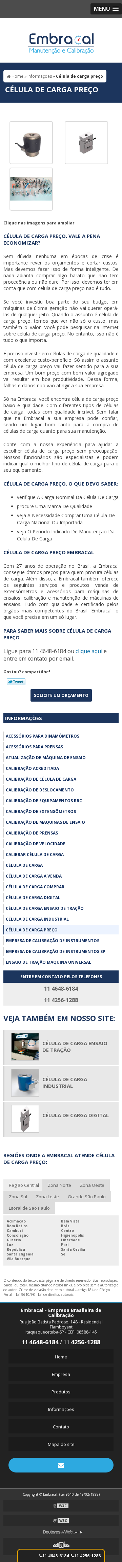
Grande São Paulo (87, 1197)
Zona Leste (47, 1197)
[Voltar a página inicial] (61, 39)
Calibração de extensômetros (41, 811)
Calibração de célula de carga (41, 779)
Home (61, 1357)
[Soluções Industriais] (61, 1546)
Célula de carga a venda (34, 876)
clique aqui (89, 651)
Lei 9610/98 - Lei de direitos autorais (44, 1294)
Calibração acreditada (32, 768)
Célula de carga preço (32, 930)
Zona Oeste (92, 1185)
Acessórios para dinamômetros (42, 736)
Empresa (61, 1374)
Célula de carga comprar (35, 887)
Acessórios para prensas (34, 747)
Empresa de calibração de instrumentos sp (55, 951)
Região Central (24, 1185)
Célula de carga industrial (37, 919)
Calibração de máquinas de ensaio (45, 822)
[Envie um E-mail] (61, 1465)
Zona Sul (18, 1197)
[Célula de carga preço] (31, 142)
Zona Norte (59, 1185)
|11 (85, 1556)
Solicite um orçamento (61, 695)
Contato (61, 1427)
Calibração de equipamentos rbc (44, 801)
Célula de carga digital (33, 897)
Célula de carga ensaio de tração (45, 908)
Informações (23, 718)
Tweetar (16, 681)
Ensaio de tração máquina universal (48, 962)
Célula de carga (24, 865)
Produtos (61, 1392)
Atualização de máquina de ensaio (46, 757)
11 (55, 1556)
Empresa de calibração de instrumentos (52, 941)
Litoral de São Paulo (29, 1208)
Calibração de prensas (32, 833)
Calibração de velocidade (35, 844)
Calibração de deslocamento (40, 790)
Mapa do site (61, 1444)
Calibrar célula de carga (35, 854)
